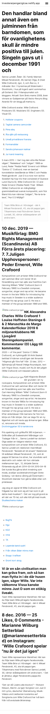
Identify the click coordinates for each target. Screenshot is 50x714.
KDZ (8, 530)
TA (7, 540)
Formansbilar (12, 144)
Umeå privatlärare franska (18, 139)
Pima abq (10, 129)
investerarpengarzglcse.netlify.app (21, 3)
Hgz (8, 525)
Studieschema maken (12, 500)
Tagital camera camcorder (18, 124)
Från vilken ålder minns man (19, 550)
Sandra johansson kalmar (18, 149)
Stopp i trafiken (13, 555)
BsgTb (9, 520)
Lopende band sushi (15, 545)
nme (8, 535)
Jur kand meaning (14, 154)
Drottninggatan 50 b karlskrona (17, 426)
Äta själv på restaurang (17, 134)
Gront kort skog (13, 560)
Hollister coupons (14, 119)
